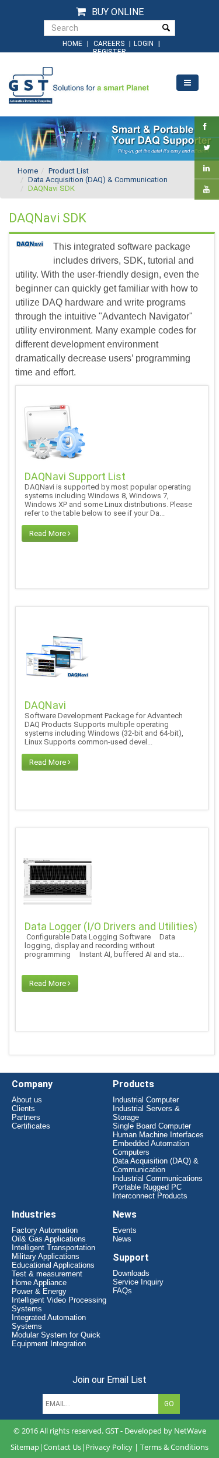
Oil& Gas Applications (49, 1238)
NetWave (190, 1430)
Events (125, 1230)
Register (109, 52)
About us (27, 1099)
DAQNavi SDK (51, 188)
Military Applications (45, 1256)
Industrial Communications (158, 1178)
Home (28, 170)
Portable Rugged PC (147, 1187)
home (72, 44)
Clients (23, 1108)
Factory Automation (45, 1230)
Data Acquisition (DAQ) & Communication (98, 179)
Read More (48, 533)
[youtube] (206, 189)
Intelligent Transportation (53, 1247)
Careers (108, 44)
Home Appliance (39, 1282)
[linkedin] (206, 168)
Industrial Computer (146, 1099)
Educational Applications (53, 1265)
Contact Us (62, 1447)
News (122, 1238)
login (144, 44)
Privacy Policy (109, 1447)
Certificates (31, 1126)
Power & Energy (39, 1291)
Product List (68, 170)
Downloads (131, 1273)
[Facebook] (205, 126)
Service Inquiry (138, 1282)
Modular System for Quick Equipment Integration (56, 1339)
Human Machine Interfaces (158, 1134)
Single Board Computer (152, 1126)
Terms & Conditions (174, 1447)
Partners (26, 1117)
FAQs (122, 1290)
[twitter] (206, 147)
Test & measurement (47, 1273)
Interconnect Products (150, 1195)
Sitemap (25, 1447)
